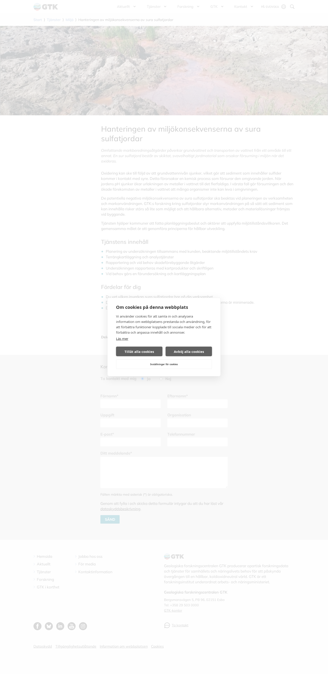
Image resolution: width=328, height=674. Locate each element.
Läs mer (122, 338)
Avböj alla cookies (189, 351)
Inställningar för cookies (164, 364)
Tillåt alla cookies (139, 351)
